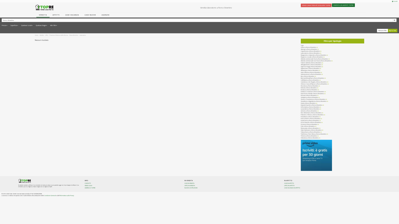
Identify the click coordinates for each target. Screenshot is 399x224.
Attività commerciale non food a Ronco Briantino (316, 61)
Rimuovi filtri (382, 31)
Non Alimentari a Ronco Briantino (311, 113)
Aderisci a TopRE (90, 188)
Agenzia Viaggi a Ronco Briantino (311, 67)
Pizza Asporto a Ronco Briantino (311, 122)
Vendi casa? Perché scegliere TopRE (316, 5)
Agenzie (106, 15)
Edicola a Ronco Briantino (309, 88)
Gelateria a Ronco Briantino (309, 97)
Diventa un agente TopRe (343, 5)
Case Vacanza (72, 15)
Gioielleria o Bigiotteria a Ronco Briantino (313, 101)
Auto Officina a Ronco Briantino (310, 72)
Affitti (56, 15)
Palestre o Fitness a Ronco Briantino (312, 115)
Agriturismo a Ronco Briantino (310, 68)
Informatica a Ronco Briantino (310, 107)
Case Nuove (90, 15)
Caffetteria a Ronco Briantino (310, 80)
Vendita (43, 15)
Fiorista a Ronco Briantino (309, 95)
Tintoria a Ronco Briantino (309, 136)
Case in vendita (189, 183)
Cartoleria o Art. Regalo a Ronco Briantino (314, 82)
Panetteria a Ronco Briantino (310, 117)
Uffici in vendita (189, 185)
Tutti (302, 45)
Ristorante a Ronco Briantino (310, 128)
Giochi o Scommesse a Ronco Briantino (313, 99)
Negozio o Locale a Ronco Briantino (312, 57)
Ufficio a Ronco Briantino (308, 47)
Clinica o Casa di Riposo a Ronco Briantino (314, 84)
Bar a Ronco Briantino (307, 76)
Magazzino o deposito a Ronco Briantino (313, 55)
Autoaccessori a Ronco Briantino (311, 74)
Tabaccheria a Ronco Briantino (310, 132)
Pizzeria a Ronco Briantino (309, 124)
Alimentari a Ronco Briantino (310, 70)
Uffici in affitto (289, 185)
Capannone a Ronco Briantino (310, 51)
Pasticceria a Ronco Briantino (310, 120)
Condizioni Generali (50, 195)
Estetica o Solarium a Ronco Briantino (312, 92)
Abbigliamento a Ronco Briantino (311, 65)
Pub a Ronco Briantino (308, 126)
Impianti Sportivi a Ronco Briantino (311, 105)
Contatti (88, 183)
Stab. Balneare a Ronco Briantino (311, 130)
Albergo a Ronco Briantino (309, 49)
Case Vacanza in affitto (292, 188)
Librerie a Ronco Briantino (309, 111)
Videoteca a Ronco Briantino (310, 138)
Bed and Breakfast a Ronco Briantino (312, 78)
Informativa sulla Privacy (67, 195)
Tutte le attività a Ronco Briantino (311, 63)
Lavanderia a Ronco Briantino (310, 109)
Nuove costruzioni (190, 188)
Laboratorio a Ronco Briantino (310, 53)
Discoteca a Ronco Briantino (309, 86)
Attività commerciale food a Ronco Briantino (314, 59)
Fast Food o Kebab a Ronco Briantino (312, 93)
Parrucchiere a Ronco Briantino (310, 118)
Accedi (395, 1)
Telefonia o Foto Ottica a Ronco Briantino (313, 134)
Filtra (393, 31)
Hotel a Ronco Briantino (308, 103)
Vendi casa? (88, 185)
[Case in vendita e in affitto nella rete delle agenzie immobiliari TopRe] (44, 7)
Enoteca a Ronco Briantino (309, 90)
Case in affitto (289, 183)
